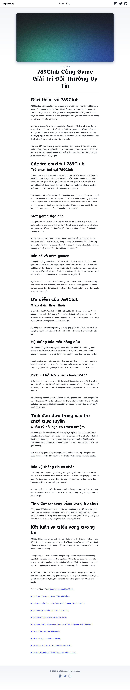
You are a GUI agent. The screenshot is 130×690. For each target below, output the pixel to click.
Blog (68, 3)
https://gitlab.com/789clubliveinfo (45, 631)
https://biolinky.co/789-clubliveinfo (45, 638)
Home (61, 3)
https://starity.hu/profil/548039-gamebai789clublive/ (53, 652)
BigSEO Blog (8, 3)
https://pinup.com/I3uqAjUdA (60, 589)
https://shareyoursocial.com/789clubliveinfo (49, 610)
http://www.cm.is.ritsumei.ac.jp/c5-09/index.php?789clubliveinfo (58, 603)
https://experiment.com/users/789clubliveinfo (50, 596)
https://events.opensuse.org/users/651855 (49, 617)
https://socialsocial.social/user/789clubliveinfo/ (51, 645)
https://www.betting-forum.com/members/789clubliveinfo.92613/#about (61, 624)
